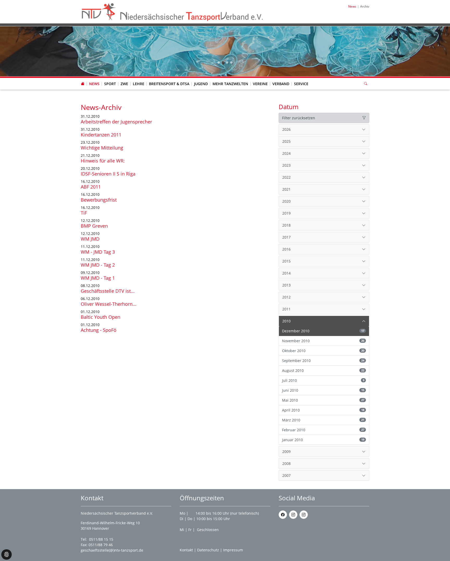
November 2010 (323, 340)
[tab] (324, 129)
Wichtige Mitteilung (102, 148)
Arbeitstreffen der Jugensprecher (116, 122)
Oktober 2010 (323, 350)
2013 (286, 285)
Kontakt (186, 549)
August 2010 (323, 370)
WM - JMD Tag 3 (98, 252)
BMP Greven (94, 226)
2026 (286, 129)
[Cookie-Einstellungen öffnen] (6, 554)
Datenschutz (208, 549)
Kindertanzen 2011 (101, 135)
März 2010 (323, 419)
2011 (286, 309)
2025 (286, 141)
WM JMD (90, 239)
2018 (286, 225)
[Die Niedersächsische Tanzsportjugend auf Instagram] (303, 514)
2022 (286, 177)
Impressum (233, 549)
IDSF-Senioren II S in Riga (108, 174)
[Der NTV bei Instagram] (293, 514)
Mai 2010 (323, 400)
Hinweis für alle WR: (103, 161)
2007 (286, 475)
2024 (286, 153)
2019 (286, 213)
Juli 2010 (323, 380)
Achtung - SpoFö (98, 330)
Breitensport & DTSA (169, 83)
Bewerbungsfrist (99, 200)
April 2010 (323, 410)
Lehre (138, 83)
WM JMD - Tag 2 (98, 265)
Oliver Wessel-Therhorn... (108, 304)
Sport (110, 83)
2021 (286, 189)
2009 (286, 451)
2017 (286, 237)
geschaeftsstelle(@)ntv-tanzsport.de (112, 550)
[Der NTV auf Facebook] (283, 514)
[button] (94, 78)
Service (301, 83)
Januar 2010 (323, 439)
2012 (286, 297)
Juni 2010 (323, 390)
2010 (286, 321)
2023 (286, 165)
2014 (286, 273)
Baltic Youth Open (100, 317)
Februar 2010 (323, 429)
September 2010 (323, 360)
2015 (286, 261)
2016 (286, 249)
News (94, 83)
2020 (286, 201)
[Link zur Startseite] (173, 11)
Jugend (201, 83)
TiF (84, 213)
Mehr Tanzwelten (230, 83)
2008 (286, 463)
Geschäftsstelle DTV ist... (108, 291)
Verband (280, 83)
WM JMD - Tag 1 (98, 278)
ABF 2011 (91, 187)
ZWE (124, 83)
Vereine (260, 83)
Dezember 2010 (323, 330)
